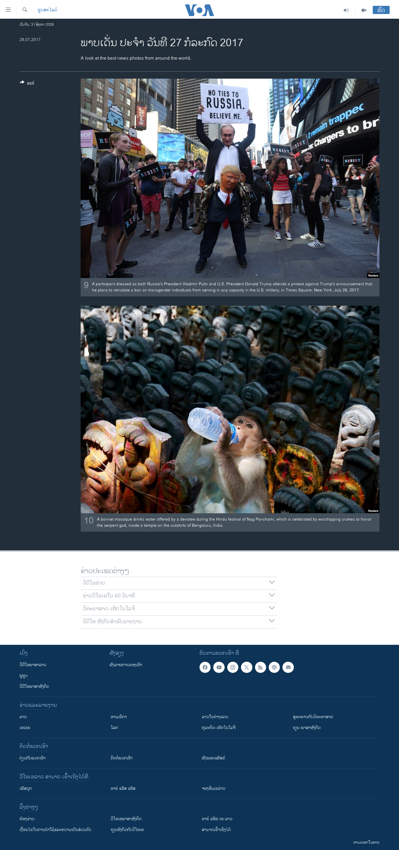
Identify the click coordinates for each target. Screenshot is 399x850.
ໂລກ (114, 728)
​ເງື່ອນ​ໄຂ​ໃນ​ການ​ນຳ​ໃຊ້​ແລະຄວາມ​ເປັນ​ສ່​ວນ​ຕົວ (55, 830)
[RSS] (260, 667)
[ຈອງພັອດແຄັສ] (288, 667)
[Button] (27, 84)
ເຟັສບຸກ (26, 788)
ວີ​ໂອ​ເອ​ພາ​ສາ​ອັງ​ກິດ (126, 819)
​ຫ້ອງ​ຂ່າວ (27, 819)
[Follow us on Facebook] (205, 667)
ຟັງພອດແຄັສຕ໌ (213, 758)
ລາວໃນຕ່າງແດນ (215, 717)
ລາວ (23, 717)
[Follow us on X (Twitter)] (246, 667)
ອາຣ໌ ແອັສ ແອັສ (123, 788)
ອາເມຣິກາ (119, 717)
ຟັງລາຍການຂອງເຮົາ (126, 665)
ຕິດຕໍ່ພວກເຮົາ (122, 758)
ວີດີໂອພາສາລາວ (33, 665)
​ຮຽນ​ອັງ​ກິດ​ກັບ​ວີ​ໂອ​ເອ (127, 830)
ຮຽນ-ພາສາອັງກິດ (307, 728)
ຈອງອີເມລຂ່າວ (213, 788)
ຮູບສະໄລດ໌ (47, 10)
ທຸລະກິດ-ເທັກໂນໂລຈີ (218, 728)
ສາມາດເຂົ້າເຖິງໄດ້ (216, 830)
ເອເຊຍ (25, 728)
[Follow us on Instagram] (232, 667)
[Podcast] (274, 667)
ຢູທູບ (24, 676)
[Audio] (346, 10)
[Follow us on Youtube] (218, 667)
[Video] (364, 10)
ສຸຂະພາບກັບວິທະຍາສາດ (313, 717)
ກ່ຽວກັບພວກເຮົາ (33, 758)
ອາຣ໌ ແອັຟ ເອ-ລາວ (217, 819)
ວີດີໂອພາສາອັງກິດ (34, 686)
